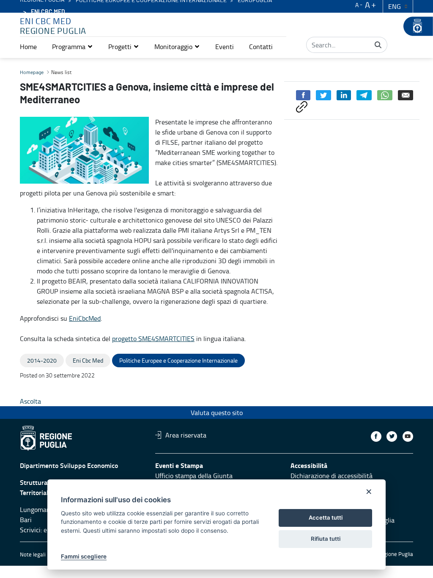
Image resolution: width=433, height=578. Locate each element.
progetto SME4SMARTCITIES (153, 338)
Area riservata (185, 435)
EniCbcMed (85, 318)
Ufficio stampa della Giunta (194, 475)
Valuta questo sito (217, 412)
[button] (72, 46)
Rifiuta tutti (325, 538)
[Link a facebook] (376, 436)
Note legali (33, 554)
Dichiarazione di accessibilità (331, 475)
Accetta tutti (326, 517)
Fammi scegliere (84, 556)
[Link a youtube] (408, 436)
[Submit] (378, 45)
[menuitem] (28, 46)
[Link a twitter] (391, 436)
